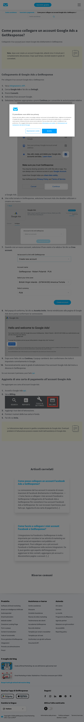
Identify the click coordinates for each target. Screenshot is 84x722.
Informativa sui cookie (48, 123)
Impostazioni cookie (33, 131)
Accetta (49, 131)
